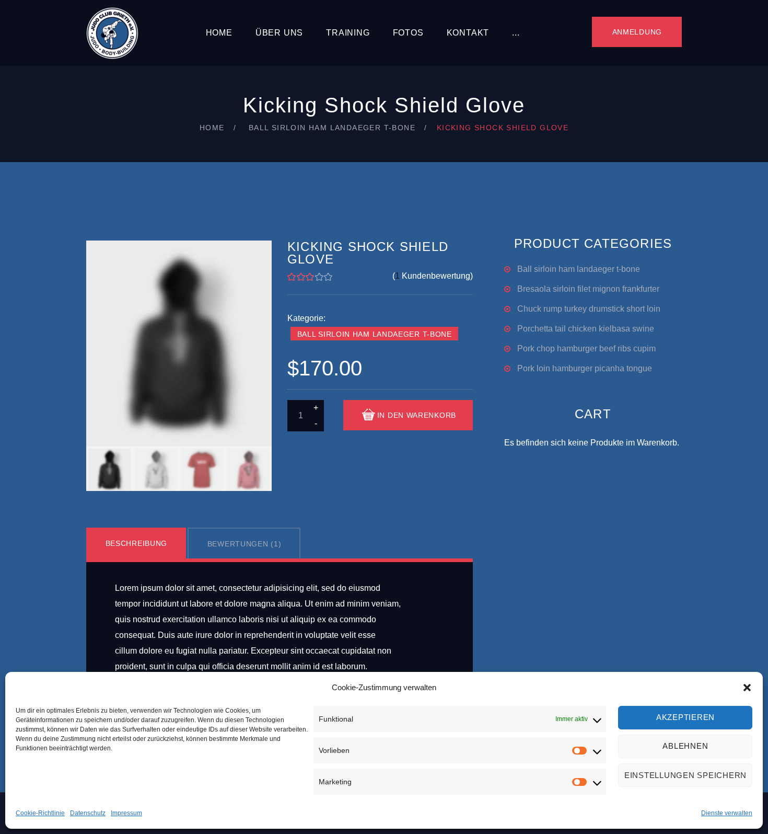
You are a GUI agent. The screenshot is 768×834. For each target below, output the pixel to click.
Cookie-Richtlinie (40, 813)
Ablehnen (685, 746)
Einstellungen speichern (685, 775)
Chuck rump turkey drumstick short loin (588, 308)
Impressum (126, 813)
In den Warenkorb (416, 415)
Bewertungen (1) (244, 544)
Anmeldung (637, 32)
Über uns (279, 32)
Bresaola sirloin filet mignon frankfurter (588, 288)
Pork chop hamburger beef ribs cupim (586, 348)
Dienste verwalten (726, 813)
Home (219, 32)
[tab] (137, 543)
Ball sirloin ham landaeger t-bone (332, 127)
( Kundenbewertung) (432, 275)
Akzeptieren (685, 717)
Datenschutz (88, 813)
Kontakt (468, 32)
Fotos (408, 32)
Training (347, 32)
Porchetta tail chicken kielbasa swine (585, 328)
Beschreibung (136, 543)
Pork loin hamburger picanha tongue (584, 368)
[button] (747, 687)
